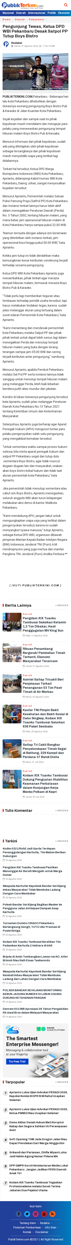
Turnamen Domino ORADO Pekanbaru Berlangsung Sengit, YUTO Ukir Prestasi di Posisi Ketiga (31, 927)
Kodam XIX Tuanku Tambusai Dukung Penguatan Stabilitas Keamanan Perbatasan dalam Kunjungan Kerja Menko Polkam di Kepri (45, 784)
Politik (52, 13)
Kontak (27, 1232)
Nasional (8, 13)
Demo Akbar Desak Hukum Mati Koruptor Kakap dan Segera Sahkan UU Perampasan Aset (38, 1126)
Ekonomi (63, 13)
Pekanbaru (36, 19)
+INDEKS (61, 605)
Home (7, 19)
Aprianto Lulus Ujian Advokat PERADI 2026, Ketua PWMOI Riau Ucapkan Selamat (38, 1111)
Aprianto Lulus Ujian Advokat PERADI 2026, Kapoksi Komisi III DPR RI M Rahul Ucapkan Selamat (38, 1096)
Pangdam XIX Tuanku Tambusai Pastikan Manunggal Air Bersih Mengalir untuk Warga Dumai (32, 871)
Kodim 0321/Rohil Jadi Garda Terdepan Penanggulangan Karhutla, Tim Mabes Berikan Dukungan (34, 852)
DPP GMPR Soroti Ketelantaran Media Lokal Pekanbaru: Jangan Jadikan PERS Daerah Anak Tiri (38, 1169)
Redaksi (45, 1223)
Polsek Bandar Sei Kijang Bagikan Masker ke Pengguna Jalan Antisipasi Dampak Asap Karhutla (32, 908)
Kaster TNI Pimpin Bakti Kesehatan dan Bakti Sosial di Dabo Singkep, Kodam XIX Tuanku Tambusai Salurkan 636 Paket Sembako (45, 718)
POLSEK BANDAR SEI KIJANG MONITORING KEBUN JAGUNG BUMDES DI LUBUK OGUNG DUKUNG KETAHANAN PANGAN (32, 994)
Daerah (21, 13)
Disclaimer (41, 1232)
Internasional (36, 13)
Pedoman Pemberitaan (27, 1227)
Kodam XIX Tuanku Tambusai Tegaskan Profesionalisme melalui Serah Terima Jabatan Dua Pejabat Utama (35, 1186)
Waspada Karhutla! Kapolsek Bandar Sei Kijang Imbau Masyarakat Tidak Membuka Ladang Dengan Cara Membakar (34, 890)
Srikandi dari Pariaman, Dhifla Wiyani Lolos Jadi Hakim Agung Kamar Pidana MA (38, 1154)
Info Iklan (50, 1227)
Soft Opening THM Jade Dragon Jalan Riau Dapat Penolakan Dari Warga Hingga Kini (38, 1141)
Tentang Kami (28, 1223)
